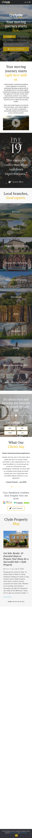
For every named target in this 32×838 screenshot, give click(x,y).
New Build (22, 40)
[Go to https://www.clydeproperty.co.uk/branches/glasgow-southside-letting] (16, 245)
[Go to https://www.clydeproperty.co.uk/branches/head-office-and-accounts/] (16, 382)
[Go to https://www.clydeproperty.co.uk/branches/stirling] (16, 348)
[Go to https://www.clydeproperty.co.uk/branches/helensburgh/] (16, 296)
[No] (30, 833)
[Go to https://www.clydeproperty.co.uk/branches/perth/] (16, 313)
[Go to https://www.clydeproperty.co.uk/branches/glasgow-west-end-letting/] (16, 262)
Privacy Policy (13, 832)
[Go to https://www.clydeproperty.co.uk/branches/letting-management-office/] (16, 365)
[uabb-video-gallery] (16, 123)
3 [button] (15, 486)
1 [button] (11, 486)
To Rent (9, 40)
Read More (7, 597)
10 (23, 601)
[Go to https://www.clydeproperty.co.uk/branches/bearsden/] (16, 211)
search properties (16, 49)
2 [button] (13, 486)
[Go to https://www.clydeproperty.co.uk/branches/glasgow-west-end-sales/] (16, 279)
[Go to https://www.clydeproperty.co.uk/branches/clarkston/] (16, 228)
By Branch (22, 36)
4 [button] (16, 486)
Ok (16, 835)
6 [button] (20, 486)
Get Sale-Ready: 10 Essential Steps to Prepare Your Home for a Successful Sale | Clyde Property (16, 559)
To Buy (9, 36)
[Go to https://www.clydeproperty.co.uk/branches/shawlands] (16, 330)
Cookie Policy (23, 832)
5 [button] (18, 486)
